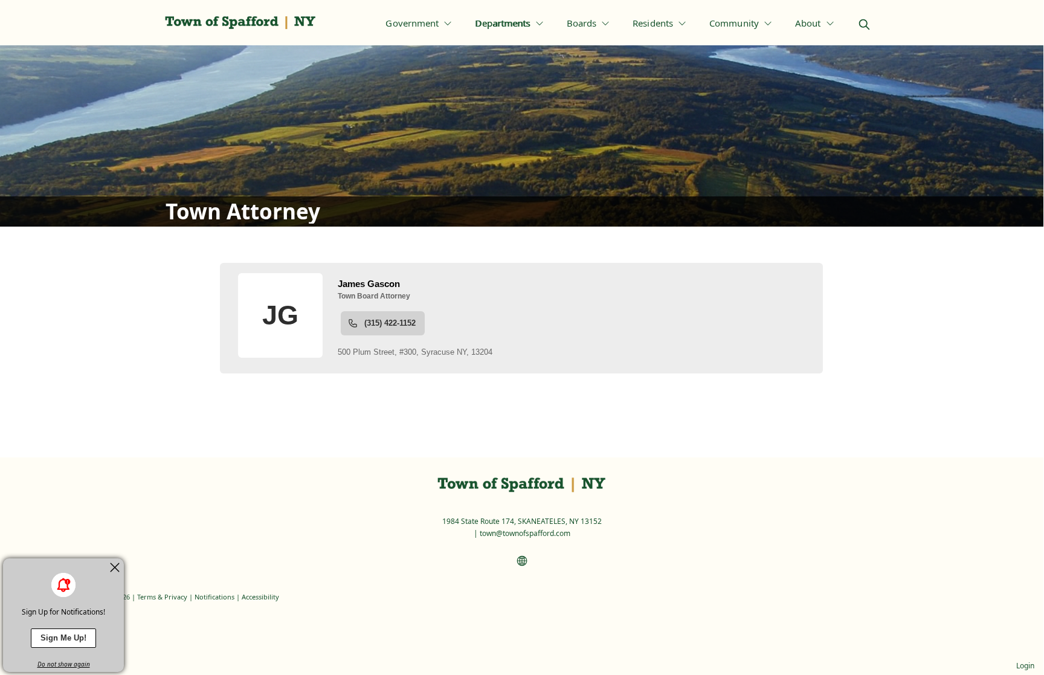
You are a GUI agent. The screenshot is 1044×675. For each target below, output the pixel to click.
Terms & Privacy (162, 596)
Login (1025, 665)
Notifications (214, 596)
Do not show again (63, 664)
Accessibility (260, 596)
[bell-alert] (63, 585)
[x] (115, 567)
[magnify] (864, 24)
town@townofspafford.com (525, 533)
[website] (522, 561)
